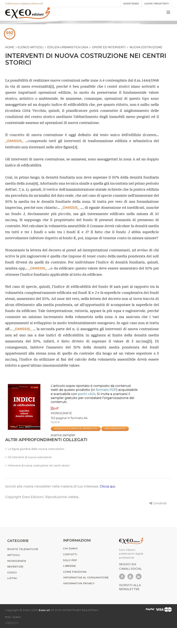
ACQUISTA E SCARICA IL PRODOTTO (75, 428)
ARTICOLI (13, 555)
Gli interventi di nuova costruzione (30, 457)
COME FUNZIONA (74, 571)
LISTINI (12, 578)
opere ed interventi (109, 47)
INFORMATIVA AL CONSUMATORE (86, 577)
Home (9, 47)
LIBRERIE (69, 565)
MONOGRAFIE (61, 413)
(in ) (104, 390)
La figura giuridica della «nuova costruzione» (36, 448)
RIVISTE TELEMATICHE (22, 549)
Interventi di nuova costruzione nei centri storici (38, 465)
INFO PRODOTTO (115, 428)
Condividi (160, 503)
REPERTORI (15, 566)
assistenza (131, 3)
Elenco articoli (30, 47)
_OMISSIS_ (14, 141)
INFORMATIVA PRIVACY (79, 583)
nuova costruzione (146, 47)
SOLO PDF (70, 560)
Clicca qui (107, 486)
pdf (56, 408)
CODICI (12, 572)
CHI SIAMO (70, 548)
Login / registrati (156, 3)
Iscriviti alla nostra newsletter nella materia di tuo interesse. (52, 486)
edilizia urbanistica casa (67, 47)
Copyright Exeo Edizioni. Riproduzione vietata (41, 497)
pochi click (86, 394)
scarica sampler (63, 435)
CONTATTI (70, 554)
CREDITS (11, 623)
